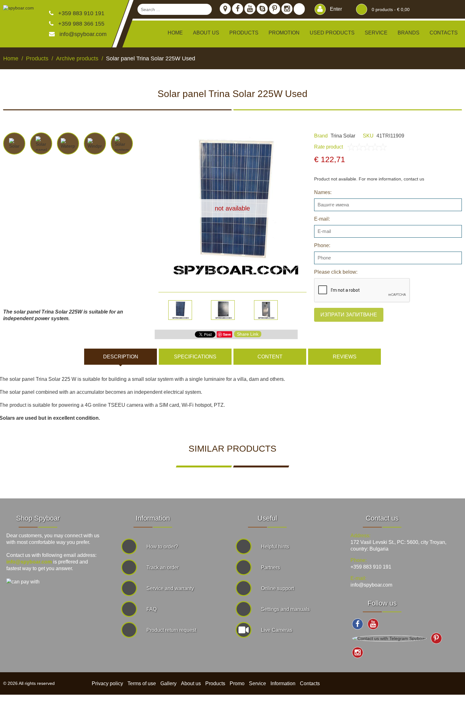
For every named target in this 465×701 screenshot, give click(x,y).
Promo (237, 683)
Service (376, 32)
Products (215, 683)
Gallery (168, 683)
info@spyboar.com (83, 34)
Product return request (171, 630)
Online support (277, 588)
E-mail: (322, 219)
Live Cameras (276, 630)
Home (175, 32)
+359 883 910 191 (80, 13)
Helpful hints (275, 546)
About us (206, 32)
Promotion (284, 32)
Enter (335, 9)
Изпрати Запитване (348, 314)
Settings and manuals (285, 609)
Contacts (444, 32)
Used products (332, 32)
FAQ (151, 609)
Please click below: (335, 272)
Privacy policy (107, 683)
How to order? (162, 546)
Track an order (162, 567)
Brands (408, 32)
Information (282, 683)
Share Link (247, 334)
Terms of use (141, 683)
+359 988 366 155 (80, 24)
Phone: (322, 245)
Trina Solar (343, 135)
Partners (270, 567)
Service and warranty (170, 588)
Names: (323, 192)
